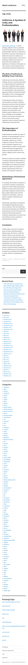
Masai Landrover (9, 5)
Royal (5, 548)
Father (5, 449)
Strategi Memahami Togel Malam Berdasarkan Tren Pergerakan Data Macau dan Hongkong (14, 302)
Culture (6, 433)
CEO (5, 423)
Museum (6, 520)
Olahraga (6, 526)
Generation (7, 461)
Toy (5, 574)
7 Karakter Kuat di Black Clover (12, 298)
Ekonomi (6, 437)
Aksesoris (6, 387)
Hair (5, 473)
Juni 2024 (6, 357)
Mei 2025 (6, 335)
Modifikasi (5, 647)
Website (6, 584)
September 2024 (8, 351)
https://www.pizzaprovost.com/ (11, 602)
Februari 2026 (8, 319)
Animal (6, 391)
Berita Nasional (8, 409)
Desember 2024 (8, 345)
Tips (5, 572)
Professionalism (17, 259)
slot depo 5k (5, 636)
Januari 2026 (7, 321)
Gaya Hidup (7, 459)
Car (4, 419)
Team (5, 570)
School (5, 554)
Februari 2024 (8, 365)
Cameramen (7, 417)
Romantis (6, 544)
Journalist (6, 498)
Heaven (6, 478)
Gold (5, 467)
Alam (5, 389)
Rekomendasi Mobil (9, 540)
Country (6, 429)
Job (4, 496)
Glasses (6, 465)
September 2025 (8, 329)
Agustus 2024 (7, 353)
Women (6, 586)
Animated (6, 393)
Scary (5, 552)
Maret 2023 (7, 371)
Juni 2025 (6, 333)
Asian (5, 397)
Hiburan (6, 482)
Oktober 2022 (7, 375)
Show (5, 560)
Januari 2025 (7, 343)
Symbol (23, 259)
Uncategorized (8, 578)
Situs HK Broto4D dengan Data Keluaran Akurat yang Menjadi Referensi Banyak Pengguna (12, 290)
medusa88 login (6, 622)
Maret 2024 (7, 363)
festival (6, 451)
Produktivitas (7, 536)
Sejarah (6, 558)
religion (6, 542)
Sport (5, 566)
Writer (5, 588)
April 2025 (6, 337)
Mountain (6, 516)
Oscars (5, 528)
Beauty (6, 403)
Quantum (6, 538)
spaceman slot (6, 606)
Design (6, 435)
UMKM (6, 576)
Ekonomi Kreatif (8, 439)
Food (5, 453)
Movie (5, 518)
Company (6, 427)
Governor (6, 469)
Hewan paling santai (9, 480)
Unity (7, 260)
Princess (6, 534)
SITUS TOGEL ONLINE (8, 610)
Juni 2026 (6, 315)
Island (5, 492)
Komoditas (7, 506)
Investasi (6, 490)
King (5, 504)
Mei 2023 (6, 369)
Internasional (7, 488)
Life (5, 512)
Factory (6, 443)
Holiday (6, 486)
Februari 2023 (7, 373)
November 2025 (8, 325)
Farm (5, 445)
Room (5, 546)
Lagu (5, 510)
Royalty (6, 550)
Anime (5, 395)
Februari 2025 (8, 341)
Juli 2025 (6, 331)
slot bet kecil (5, 632)
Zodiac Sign (7, 590)
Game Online (7, 457)
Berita (5, 405)
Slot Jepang (7, 564)
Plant (5, 532)
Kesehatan (7, 502)
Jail (4, 494)
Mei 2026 (6, 317)
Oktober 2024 (7, 349)
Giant (5, 463)
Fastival (6, 447)
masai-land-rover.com (8, 45)
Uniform (10, 259)
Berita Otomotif (8, 411)
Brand (5, 413)
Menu (23, 5)
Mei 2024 (6, 359)
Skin (5, 562)
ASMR (5, 399)
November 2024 (8, 347)
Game (5, 455)
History (6, 484)
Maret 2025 (7, 339)
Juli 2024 (6, 355)
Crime (5, 431)
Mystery (6, 522)
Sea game (6, 556)
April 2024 (6, 361)
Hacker (6, 471)
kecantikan (7, 500)
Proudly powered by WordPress (18, 662)
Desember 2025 (8, 323)
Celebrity (6, 421)
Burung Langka (8, 415)
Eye (5, 441)
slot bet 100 (5, 614)
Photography (7, 530)
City (5, 425)
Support (6, 568)
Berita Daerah (7, 407)
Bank (5, 401)
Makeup (6, 514)
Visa (5, 582)
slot (3, 618)
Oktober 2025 (7, 327)
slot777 (4, 640)
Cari (3, 268)
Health (5, 476)
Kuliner (6, 508)
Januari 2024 (7, 367)
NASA (5, 524)
